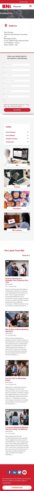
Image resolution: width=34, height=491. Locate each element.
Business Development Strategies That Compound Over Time (16, 280)
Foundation (17, 208)
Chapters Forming (11, 139)
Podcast (17, 187)
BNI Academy (17, 230)
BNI (17, 165)
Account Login (23, 2)
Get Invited (17, 110)
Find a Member (10, 135)
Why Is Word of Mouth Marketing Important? (16, 330)
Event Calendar (10, 132)
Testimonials (10, 142)
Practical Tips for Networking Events (15, 379)
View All (25, 255)
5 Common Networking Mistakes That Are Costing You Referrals (16, 428)
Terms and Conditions (16, 106)
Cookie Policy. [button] (7, 483)
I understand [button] (17, 487)
